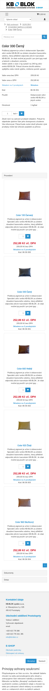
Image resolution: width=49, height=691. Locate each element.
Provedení (8, 175)
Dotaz (6, 580)
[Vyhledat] (44, 37)
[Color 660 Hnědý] (24, 349)
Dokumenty (8, 573)
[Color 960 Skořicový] (24, 503)
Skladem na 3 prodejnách (12, 85)
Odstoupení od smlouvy (15, 653)
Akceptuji (31, 661)
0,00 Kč (42, 14)
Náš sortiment (12, 24)
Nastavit (42, 661)
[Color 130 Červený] (24, 196)
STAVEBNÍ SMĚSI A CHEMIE (20, 27)
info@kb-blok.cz (12, 637)
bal (14, 113)
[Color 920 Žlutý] (24, 426)
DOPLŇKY (26, 24)
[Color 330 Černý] (24, 272)
